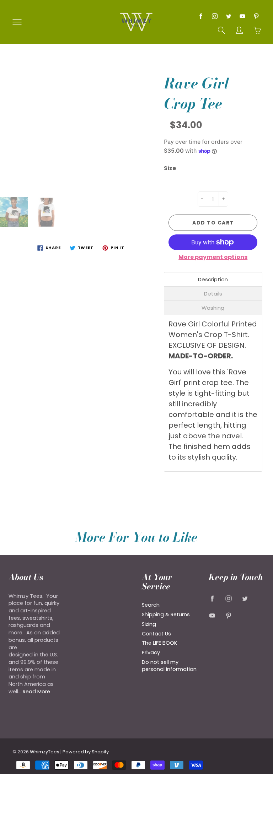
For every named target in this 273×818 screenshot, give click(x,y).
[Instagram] (214, 16)
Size (170, 168)
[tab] (213, 279)
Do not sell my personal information (169, 666)
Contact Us (156, 633)
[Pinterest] (256, 16)
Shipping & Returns (166, 614)
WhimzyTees (44, 751)
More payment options (212, 257)
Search (151, 604)
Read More (36, 691)
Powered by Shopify (86, 751)
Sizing (149, 624)
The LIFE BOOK (159, 642)
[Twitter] (228, 16)
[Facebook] (201, 16)
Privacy (151, 652)
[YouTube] (242, 16)
